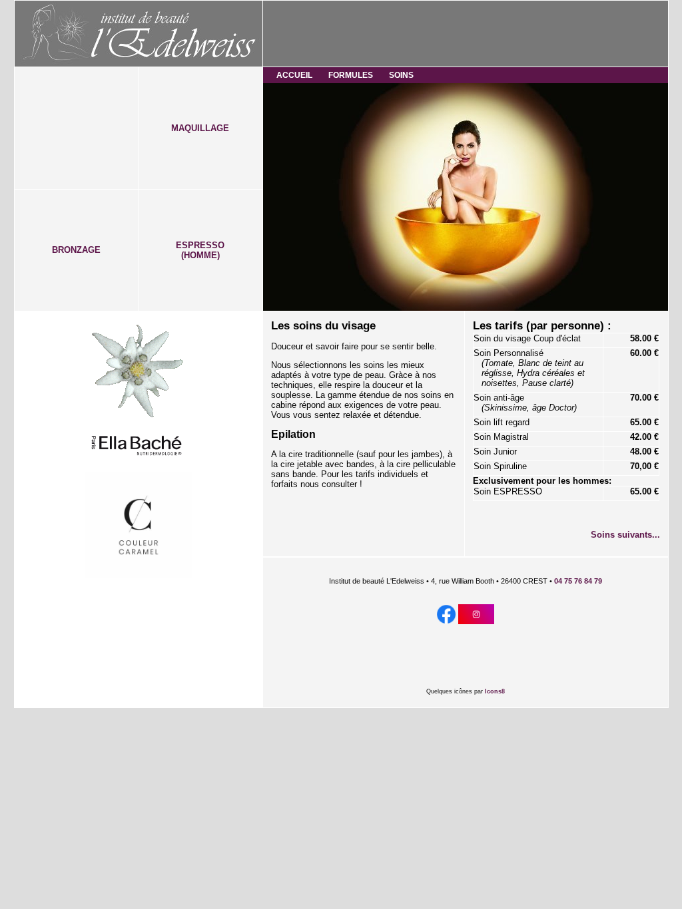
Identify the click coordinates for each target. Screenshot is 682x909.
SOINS (401, 75)
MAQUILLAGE (200, 128)
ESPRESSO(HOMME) (200, 250)
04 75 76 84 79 (578, 581)
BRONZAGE (76, 250)
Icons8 (495, 691)
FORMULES (350, 75)
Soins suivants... (625, 535)
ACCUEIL (294, 75)
